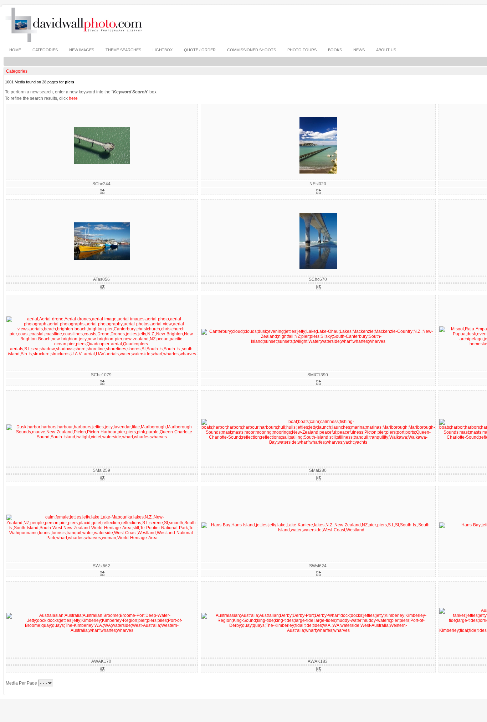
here (73, 98)
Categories (16, 71)
